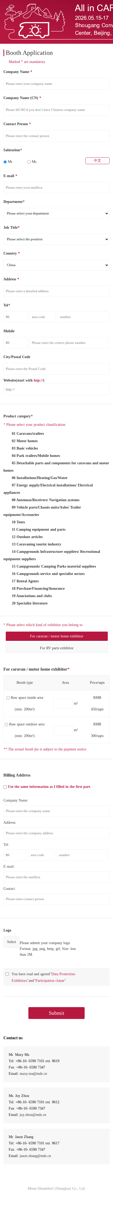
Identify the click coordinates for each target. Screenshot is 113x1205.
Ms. (34, 162)
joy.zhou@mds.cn (33, 1115)
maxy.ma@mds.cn (33, 1074)
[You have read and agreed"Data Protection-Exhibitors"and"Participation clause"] (7, 974)
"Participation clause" (50, 981)
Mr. (10, 162)
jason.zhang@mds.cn (35, 1156)
